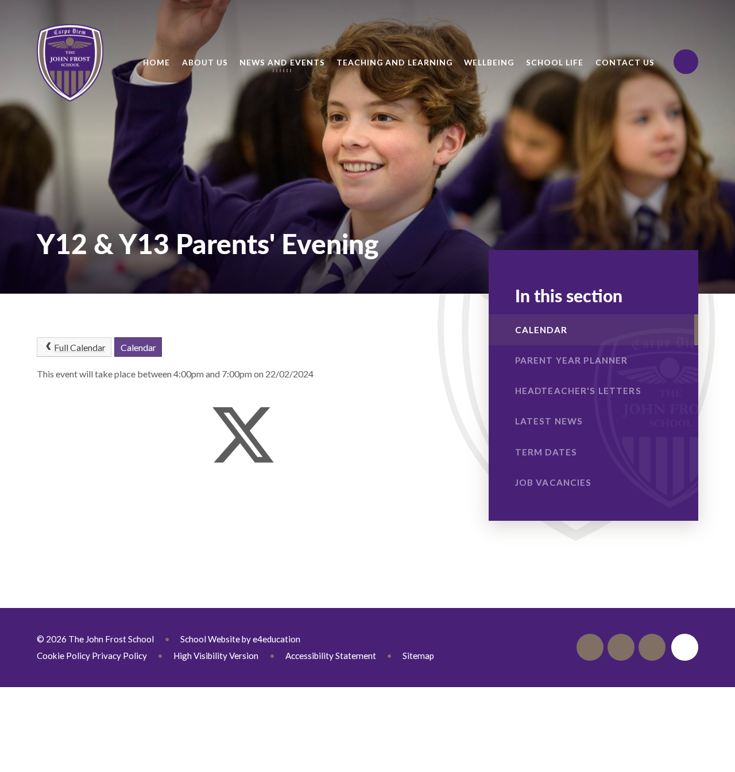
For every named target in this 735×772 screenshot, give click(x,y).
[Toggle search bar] (686, 61)
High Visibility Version (215, 655)
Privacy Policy (119, 655)
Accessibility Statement (330, 655)
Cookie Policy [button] (63, 655)
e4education (276, 639)
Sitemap (418, 655)
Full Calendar (80, 347)
